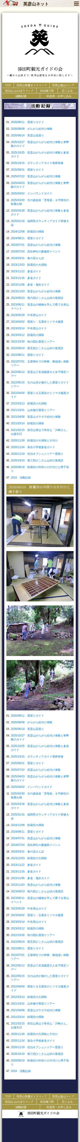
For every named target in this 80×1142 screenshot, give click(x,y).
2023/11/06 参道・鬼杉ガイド (30, 284)
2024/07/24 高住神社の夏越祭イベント (36, 251)
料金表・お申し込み (59, 96)
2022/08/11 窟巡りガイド (27, 354)
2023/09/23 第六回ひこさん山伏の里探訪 (37, 298)
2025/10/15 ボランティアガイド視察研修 (37, 163)
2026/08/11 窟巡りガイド (27, 122)
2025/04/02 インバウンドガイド (31, 193)
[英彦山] (10, 4)
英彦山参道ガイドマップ (31, 85)
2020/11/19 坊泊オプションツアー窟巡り (37, 453)
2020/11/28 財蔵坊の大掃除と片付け (34, 440)
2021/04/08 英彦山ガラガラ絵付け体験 (36, 416)
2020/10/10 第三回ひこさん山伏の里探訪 (37, 460)
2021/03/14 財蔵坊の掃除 (27, 423)
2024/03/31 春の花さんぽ (27, 258)
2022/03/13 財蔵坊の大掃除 (29, 403)
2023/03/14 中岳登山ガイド (29, 328)
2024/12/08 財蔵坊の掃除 (27, 231)
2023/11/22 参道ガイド (26, 271)
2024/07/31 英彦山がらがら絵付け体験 (36, 244)
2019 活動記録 (21, 477)
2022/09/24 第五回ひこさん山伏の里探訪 (37, 348)
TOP (8, 85)
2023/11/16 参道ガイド (26, 278)
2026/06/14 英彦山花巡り (27, 135)
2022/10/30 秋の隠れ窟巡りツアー (33, 341)
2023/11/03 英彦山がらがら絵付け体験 (36, 291)
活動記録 (20, 96)
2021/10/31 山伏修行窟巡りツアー (33, 410)
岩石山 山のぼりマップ (19, 91)
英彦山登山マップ (63, 85)
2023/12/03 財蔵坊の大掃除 (29, 264)
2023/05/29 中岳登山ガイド (29, 315)
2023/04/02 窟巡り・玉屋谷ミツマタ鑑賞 (37, 321)
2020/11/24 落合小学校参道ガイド (33, 447)
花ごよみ (67, 91)
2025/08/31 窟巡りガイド (27, 169)
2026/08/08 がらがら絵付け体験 (31, 128)
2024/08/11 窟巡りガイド (27, 238)
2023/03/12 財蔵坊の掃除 (27, 335)
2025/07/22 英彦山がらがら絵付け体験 (36, 176)
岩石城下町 (47, 91)
